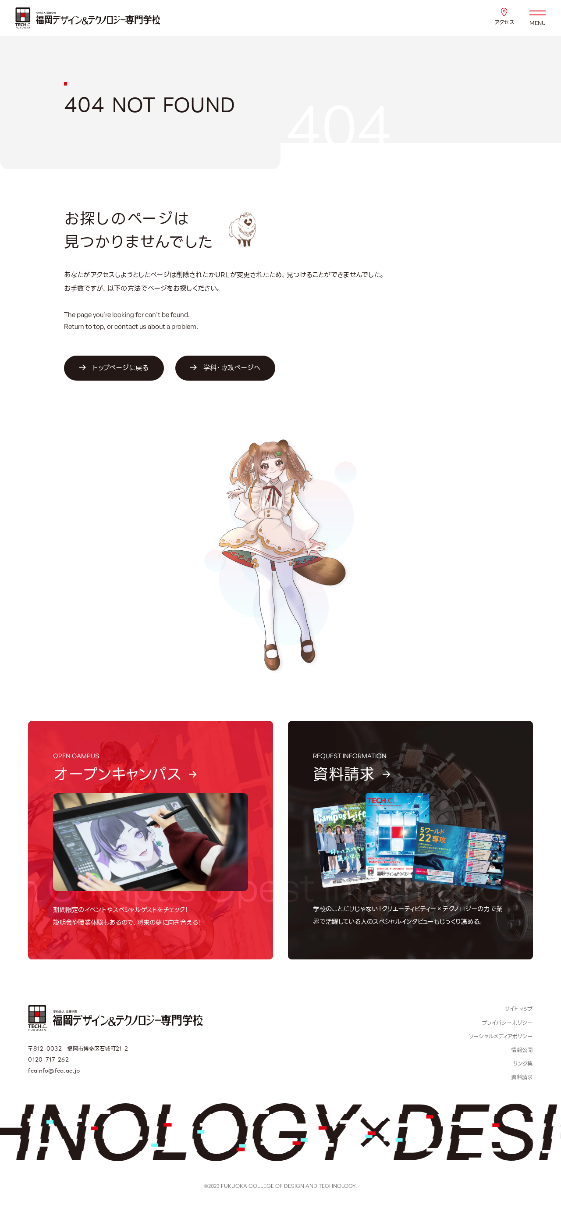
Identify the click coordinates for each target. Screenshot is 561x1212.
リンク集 (523, 1063)
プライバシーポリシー (507, 1023)
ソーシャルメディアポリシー (501, 1036)
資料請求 (522, 1077)
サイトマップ (518, 1009)
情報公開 (522, 1050)
